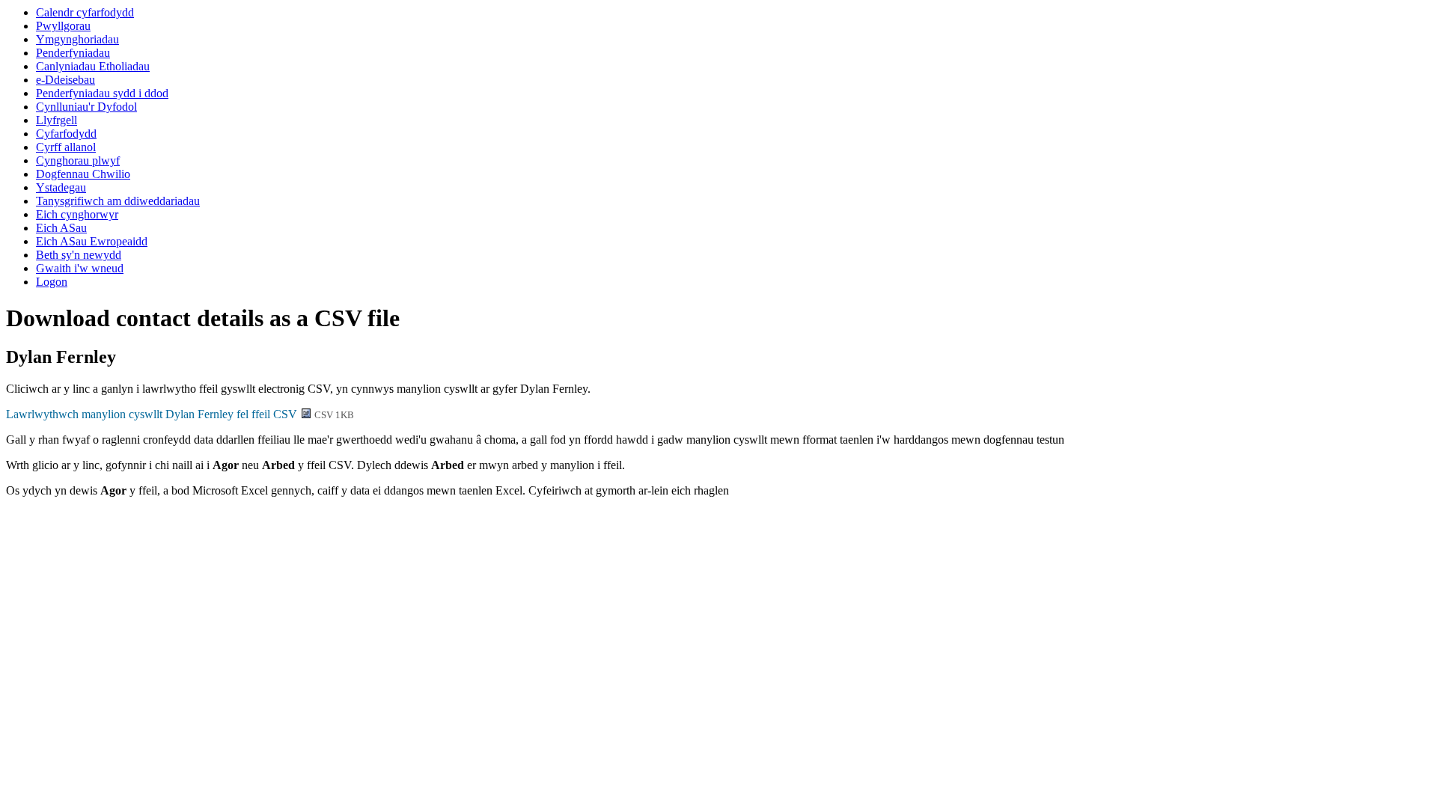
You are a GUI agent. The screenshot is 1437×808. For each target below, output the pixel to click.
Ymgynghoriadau (77, 39)
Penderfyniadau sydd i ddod (102, 93)
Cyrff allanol (66, 147)
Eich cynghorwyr (77, 214)
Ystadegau (61, 187)
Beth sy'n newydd (78, 254)
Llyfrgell (56, 120)
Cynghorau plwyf (78, 160)
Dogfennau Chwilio (83, 174)
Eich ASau (61, 227)
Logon (51, 281)
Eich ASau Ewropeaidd (91, 241)
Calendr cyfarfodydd (85, 12)
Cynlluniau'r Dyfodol (86, 106)
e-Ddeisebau (65, 79)
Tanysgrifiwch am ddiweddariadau (118, 201)
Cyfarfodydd (66, 133)
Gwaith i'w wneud (79, 268)
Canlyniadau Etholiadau (93, 66)
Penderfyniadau (73, 52)
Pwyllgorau (63, 25)
